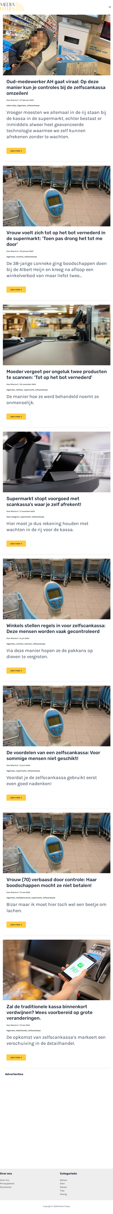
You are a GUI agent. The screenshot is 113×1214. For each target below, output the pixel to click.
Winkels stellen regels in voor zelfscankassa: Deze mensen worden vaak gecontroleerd (55, 628)
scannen (28, 644)
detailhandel (21, 1030)
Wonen (63, 1180)
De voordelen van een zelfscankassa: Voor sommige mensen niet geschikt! (53, 755)
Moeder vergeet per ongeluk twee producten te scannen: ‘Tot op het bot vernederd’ (56, 374)
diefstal (19, 390)
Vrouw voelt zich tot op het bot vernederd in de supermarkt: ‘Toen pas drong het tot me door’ (55, 238)
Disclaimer (6, 1187)
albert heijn (11, 105)
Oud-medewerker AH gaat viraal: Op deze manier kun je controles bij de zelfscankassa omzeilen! (55, 87)
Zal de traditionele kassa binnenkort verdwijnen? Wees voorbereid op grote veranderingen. (49, 1012)
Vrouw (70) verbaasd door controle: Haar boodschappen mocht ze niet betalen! (51, 882)
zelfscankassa (33, 105)
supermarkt (29, 390)
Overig (63, 1194)
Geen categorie (12, 517)
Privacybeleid (7, 1183)
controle (19, 257)
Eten (62, 1183)
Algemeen (21, 105)
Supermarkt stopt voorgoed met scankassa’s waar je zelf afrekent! (43, 501)
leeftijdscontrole (23, 898)
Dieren (63, 1187)
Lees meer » (17, 151)
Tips (62, 1190)
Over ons (4, 1180)
